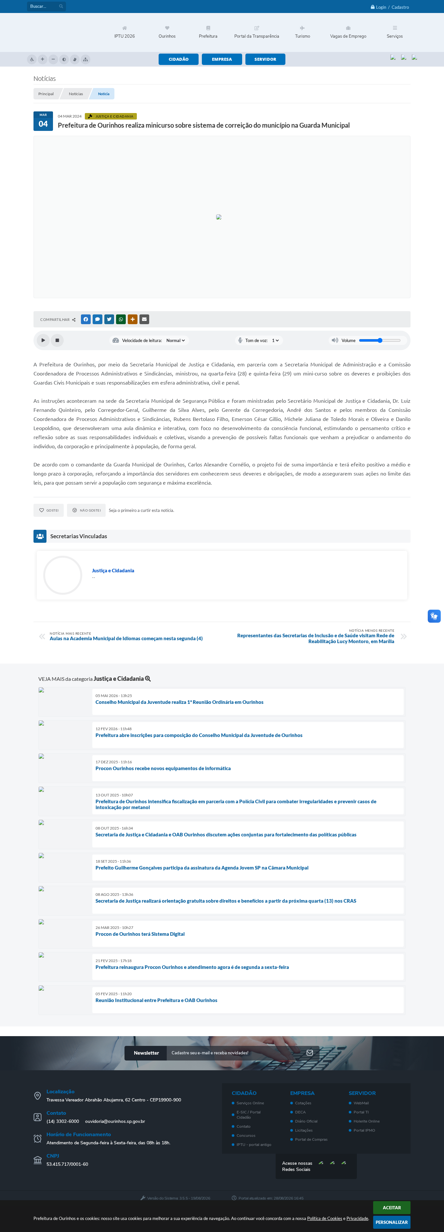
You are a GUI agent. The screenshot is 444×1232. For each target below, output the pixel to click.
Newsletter (146, 1053)
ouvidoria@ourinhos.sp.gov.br (115, 1121)
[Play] (43, 340)
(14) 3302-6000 (62, 1121)
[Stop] (57, 340)
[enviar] (310, 1053)
